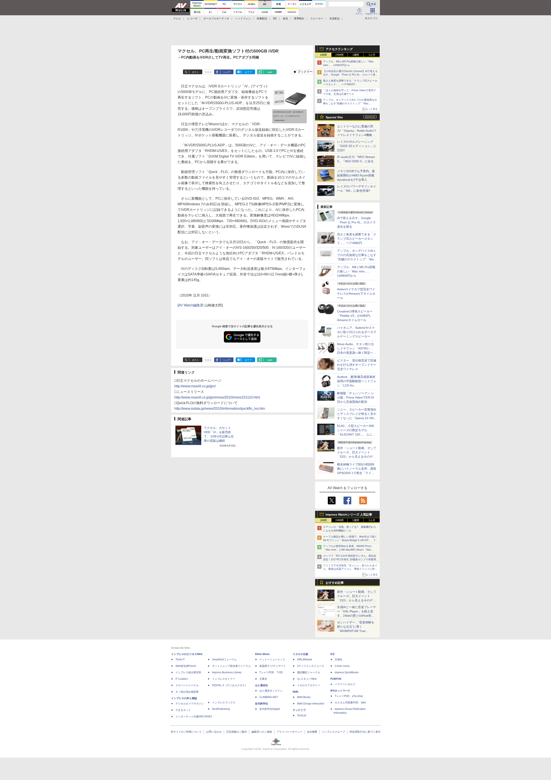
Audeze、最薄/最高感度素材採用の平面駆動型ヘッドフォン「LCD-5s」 (356, 381)
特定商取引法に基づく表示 (365, 731)
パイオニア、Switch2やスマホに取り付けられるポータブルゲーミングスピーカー (356, 332)
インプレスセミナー (223, 678)
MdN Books (304, 697)
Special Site (334, 117)
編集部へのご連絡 (261, 731)
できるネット (183, 710)
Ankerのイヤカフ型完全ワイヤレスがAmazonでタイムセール (356, 293)
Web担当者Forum (185, 665)
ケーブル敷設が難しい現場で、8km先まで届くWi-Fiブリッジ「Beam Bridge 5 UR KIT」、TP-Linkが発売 (350, 540)
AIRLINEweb (304, 659)
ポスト (195, 72)
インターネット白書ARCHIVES (193, 716)
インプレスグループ (333, 731)
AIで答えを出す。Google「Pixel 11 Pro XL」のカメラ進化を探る (356, 222)
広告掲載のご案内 (236, 731)
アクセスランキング (339, 49)
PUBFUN (335, 678)
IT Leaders (181, 678)
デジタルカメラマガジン (189, 703)
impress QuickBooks (347, 672)
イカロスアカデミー (308, 685)
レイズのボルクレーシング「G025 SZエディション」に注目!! (356, 146)
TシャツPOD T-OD (271, 672)
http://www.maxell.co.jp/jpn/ (195, 386)
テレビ (177, 18)
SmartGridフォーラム (224, 659)
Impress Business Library (226, 672)
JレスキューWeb (307, 678)
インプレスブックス (223, 702)
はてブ (248, 72)
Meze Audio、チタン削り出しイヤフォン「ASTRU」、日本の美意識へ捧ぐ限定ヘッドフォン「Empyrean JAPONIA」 (356, 352)
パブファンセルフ (345, 684)
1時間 (323, 54)
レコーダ (192, 18)
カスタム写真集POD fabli (350, 702)
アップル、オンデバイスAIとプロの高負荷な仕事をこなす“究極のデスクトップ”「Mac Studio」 (350, 103)
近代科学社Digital (269, 708)
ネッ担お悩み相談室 (187, 691)
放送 (285, 18)
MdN (295, 691)
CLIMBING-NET (268, 697)
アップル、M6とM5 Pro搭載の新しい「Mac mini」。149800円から (356, 271)
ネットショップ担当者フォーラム (231, 665)
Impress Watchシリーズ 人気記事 (349, 514)
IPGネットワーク (340, 690)
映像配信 (262, 18)
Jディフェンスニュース (310, 665)
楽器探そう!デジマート (272, 665)
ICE (332, 654)
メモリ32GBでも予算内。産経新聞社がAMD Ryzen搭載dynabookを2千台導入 (356, 175)
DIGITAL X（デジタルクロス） (229, 685)
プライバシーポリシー (289, 731)
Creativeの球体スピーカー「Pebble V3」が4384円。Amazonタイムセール (355, 316)
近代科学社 (261, 703)
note (270, 72)
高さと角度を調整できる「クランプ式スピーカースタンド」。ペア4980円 (356, 239)
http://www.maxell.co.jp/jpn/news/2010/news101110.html (217, 397)
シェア (226, 72)
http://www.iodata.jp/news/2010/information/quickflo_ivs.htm (219, 408)
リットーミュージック (272, 659)
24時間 (339, 54)
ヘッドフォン (243, 18)
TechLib (301, 715)
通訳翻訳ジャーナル (308, 672)
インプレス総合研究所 (188, 672)
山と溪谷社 (261, 685)
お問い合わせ (214, 731)
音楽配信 (334, 18)
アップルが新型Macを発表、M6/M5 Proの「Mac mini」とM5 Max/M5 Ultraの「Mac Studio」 (347, 550)
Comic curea (342, 665)
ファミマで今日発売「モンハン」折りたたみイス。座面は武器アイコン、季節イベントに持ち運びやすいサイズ (350, 569)
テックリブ (299, 710)
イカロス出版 (300, 654)
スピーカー (316, 18)
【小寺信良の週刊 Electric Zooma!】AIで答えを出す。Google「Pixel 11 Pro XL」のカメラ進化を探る (350, 75)
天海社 (338, 659)
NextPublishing (221, 708)
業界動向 (299, 18)
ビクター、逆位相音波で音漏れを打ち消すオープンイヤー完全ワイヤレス (356, 365)
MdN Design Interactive (310, 703)
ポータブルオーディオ (216, 18)
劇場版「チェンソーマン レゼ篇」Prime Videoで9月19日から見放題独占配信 (355, 397)
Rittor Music (262, 654)
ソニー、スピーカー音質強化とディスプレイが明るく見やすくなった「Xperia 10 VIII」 (357, 414)
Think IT (180, 659)
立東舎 (263, 678)
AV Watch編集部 (191, 305)
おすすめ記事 (335, 582)
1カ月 (371, 54)
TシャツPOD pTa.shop (349, 696)
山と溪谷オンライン (271, 690)
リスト (208, 72)
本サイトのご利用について (186, 731)
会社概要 (312, 731)
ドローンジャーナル (187, 685)
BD (275, 18)
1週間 (355, 54)
